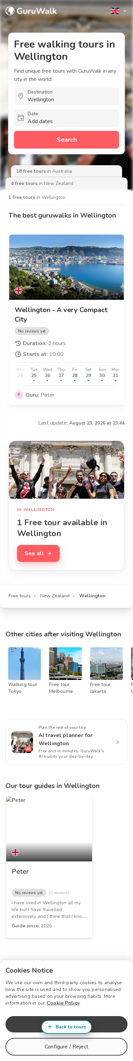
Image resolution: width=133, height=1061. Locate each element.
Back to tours (71, 1027)
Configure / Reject (66, 1046)
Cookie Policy (63, 1003)
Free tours (20, 596)
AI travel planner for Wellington (65, 739)
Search (67, 140)
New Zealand (55, 596)
